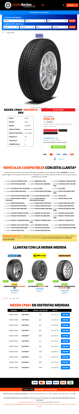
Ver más (65, 314)
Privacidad (72, 404)
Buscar (72, 21)
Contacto (39, 406)
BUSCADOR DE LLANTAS (39, 12)
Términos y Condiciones (61, 404)
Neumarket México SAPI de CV (28, 402)
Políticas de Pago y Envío (31, 404)
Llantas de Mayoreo (9, 404)
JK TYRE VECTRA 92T (13, 286)
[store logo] (20, 5)
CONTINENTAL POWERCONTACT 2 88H (39, 287)
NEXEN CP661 (13, 314)
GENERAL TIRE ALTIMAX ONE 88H (64, 287)
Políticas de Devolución (46, 404)
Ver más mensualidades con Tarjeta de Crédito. (55, 142)
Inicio (3, 32)
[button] (5, 298)
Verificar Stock (58, 147)
